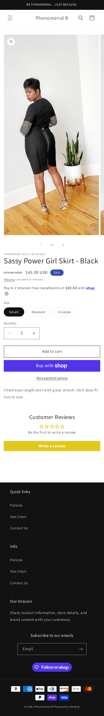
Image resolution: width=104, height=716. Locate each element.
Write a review (52, 446)
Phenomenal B (43, 706)
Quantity (10, 323)
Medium (41, 313)
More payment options (52, 378)
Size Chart (18, 516)
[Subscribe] (80, 649)
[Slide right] (63, 244)
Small (14, 312)
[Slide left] (40, 244)
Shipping (9, 279)
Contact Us (19, 528)
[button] (10, 18)
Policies (16, 505)
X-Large (67, 313)
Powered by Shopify (67, 706)
